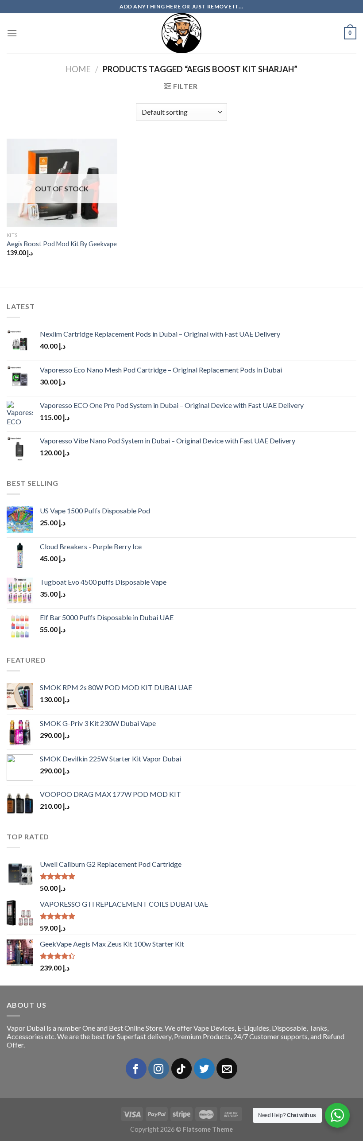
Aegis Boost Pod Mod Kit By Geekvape (62, 244)
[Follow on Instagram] (158, 1068)
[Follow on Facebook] (136, 1068)
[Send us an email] (226, 1068)
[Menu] (12, 33)
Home (78, 69)
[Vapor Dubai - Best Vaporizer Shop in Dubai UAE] (181, 33)
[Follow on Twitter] (204, 1068)
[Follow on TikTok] (181, 1068)
